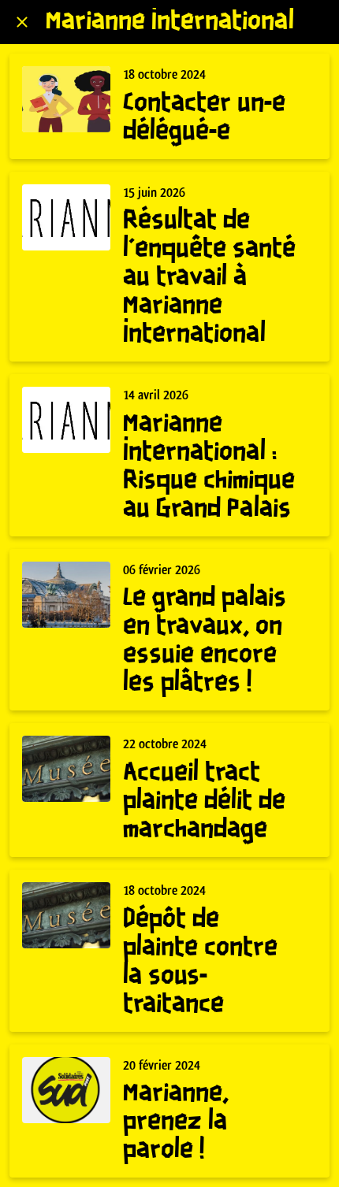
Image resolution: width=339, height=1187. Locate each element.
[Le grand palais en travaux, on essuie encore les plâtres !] (66, 595)
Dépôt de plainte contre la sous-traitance (200, 962)
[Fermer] (22, 22)
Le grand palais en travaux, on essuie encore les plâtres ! (204, 640)
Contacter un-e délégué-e (204, 118)
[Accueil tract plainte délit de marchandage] (66, 769)
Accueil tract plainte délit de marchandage (204, 801)
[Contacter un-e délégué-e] (66, 99)
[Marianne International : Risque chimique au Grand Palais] (66, 420)
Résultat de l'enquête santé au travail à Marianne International (209, 277)
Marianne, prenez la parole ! (176, 1122)
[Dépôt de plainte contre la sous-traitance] (66, 915)
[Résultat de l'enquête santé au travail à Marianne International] (66, 217)
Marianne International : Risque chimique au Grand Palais (209, 466)
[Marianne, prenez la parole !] (66, 1090)
